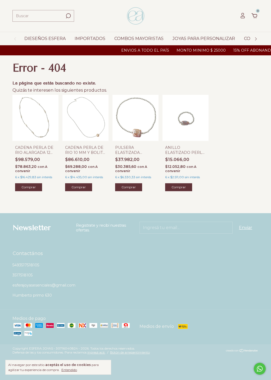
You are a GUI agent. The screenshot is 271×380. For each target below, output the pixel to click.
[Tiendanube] (242, 351)
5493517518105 (25, 265)
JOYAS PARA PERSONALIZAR (204, 38)
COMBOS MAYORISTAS (139, 38)
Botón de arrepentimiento (130, 352)
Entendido (69, 370)
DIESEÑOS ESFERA (45, 38)
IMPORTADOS (90, 38)
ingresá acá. (96, 352)
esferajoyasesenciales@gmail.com (43, 285)
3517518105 (22, 275)
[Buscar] (68, 16)
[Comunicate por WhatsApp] (260, 369)
